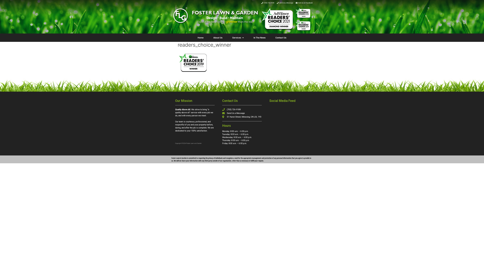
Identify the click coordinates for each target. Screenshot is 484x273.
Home (201, 37)
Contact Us (280, 37)
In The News (260, 37)
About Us (217, 37)
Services (236, 37)
